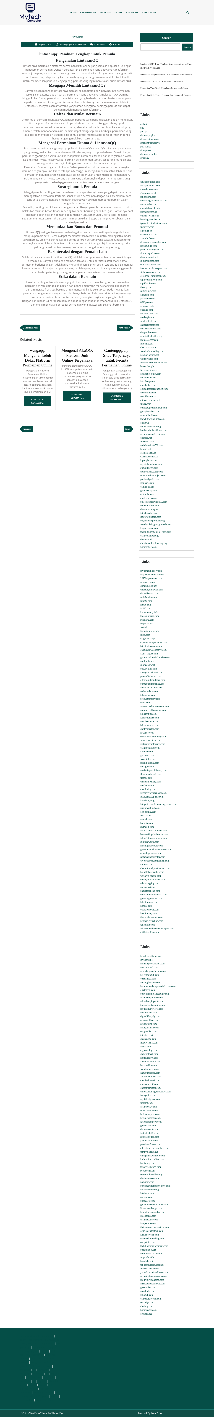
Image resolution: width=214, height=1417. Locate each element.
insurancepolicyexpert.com (153, 268)
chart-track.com (148, 347)
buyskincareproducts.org (152, 520)
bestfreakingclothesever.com (154, 834)
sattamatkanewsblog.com (152, 857)
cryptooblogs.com (149, 1050)
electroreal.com (147, 990)
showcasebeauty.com (150, 264)
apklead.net (146, 1313)
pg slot (34, 1351)
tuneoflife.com (147, 924)
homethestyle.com (149, 1057)
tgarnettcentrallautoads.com (153, 223)
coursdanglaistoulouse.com (153, 200)
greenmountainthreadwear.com (155, 849)
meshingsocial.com (149, 762)
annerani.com (147, 294)
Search (166, 37)
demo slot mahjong (149, 139)
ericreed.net (146, 437)
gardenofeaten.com (149, 729)
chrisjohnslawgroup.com (152, 1155)
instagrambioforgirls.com (152, 744)
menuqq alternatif (29, 1335)
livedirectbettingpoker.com (153, 793)
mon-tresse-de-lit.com (151, 1253)
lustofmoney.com (148, 913)
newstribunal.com (149, 967)
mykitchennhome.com (151, 464)
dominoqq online (148, 154)
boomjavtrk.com (148, 1310)
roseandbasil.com (148, 415)
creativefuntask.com (150, 1080)
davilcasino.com (148, 1039)
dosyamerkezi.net (149, 257)
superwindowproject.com (152, 475)
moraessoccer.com (149, 340)
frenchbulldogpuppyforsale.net (155, 524)
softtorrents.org (147, 1170)
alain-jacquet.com (149, 653)
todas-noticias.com (149, 616)
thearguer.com (147, 766)
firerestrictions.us (148, 370)
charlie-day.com (148, 789)
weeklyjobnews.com (150, 875)
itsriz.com (145, 634)
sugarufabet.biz (147, 1257)
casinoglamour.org (149, 535)
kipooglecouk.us (148, 460)
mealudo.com (147, 785)
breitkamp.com (147, 1163)
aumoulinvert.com (149, 468)
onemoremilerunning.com (153, 736)
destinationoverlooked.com (153, 894)
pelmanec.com (147, 582)
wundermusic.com (149, 1069)
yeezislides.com (148, 978)
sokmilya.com (147, 1302)
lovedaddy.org (147, 800)
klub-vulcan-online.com (152, 1159)
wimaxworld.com (149, 358)
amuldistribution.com (150, 1061)
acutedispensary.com (150, 853)
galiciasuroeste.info (149, 324)
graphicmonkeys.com (151, 1121)
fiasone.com (146, 778)
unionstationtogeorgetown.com (155, 1091)
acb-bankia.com (148, 811)
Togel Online (149, 12)
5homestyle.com (148, 547)
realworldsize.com (149, 691)
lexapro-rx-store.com (150, 516)
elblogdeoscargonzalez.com (154, 388)
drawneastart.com (149, 1129)
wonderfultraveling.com (152, 351)
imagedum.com (148, 1223)
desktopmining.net (149, 509)
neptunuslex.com (148, 204)
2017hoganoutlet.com (151, 578)
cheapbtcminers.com (150, 1087)
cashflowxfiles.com (149, 747)
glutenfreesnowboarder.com (154, 1204)
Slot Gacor (132, 12)
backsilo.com (146, 823)
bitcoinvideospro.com (151, 646)
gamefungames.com (150, 1072)
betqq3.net (145, 449)
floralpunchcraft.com (150, 774)
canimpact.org (147, 486)
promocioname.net (149, 355)
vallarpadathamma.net (151, 687)
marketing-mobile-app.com (153, 770)
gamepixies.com (148, 1125)
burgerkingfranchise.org (152, 683)
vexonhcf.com (147, 238)
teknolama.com (147, 695)
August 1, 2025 (45, 44)
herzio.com (145, 604)
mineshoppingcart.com (151, 1001)
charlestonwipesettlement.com (155, 868)
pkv (142, 127)
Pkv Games (105, 12)
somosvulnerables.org (151, 1174)
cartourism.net (147, 494)
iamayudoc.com (148, 1095)
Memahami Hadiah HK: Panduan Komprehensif (161, 81)
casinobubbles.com (149, 1020)
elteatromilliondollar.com (152, 680)
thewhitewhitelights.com (152, 419)
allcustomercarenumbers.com (154, 1148)
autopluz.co (146, 230)
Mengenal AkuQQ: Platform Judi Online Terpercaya (77, 355)
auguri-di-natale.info (150, 208)
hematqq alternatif (30, 1396)
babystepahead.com (150, 890)
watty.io (144, 627)
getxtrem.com (147, 755)
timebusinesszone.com (151, 917)
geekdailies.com (148, 1287)
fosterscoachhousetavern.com (154, 706)
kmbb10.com (146, 751)
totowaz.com (146, 864)
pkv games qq (52, 1339)
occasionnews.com (149, 909)
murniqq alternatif (43, 1392)
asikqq (143, 124)
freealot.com (146, 1103)
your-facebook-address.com (154, 1272)
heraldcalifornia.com (150, 1118)
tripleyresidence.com (150, 1167)
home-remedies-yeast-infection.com (157, 986)
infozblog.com (147, 381)
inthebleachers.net (149, 513)
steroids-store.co (148, 396)
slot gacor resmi (39, 1362)
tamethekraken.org (149, 1189)
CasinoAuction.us (149, 456)
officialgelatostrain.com (151, 1231)
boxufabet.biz (147, 1261)
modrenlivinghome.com (152, 1279)
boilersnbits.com (148, 714)
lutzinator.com (147, 1193)
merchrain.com (147, 1291)
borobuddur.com (148, 1065)
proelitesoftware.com (150, 1144)
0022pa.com (146, 302)
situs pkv (144, 158)
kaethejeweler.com (149, 1234)
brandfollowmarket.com (152, 872)
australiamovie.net (149, 189)
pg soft (53, 1347)
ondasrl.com (146, 1197)
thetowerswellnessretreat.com (154, 1227)
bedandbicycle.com (149, 1114)
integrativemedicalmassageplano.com (158, 804)
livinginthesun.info (149, 631)
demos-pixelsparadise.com (153, 242)
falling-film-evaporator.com (153, 838)
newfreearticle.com (149, 721)
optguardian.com (148, 1031)
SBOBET (118, 12)
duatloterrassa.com (149, 1178)
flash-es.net (145, 815)
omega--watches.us (149, 215)
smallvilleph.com (148, 321)
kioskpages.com (148, 1215)
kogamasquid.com (149, 528)
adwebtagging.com (149, 883)
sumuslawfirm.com (149, 842)
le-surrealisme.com (149, 260)
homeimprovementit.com (152, 963)
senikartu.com (147, 619)
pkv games (145, 146)
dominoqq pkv (147, 135)
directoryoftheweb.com (151, 589)
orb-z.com (145, 702)
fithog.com (145, 404)
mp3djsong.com (148, 196)
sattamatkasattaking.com (152, 1238)
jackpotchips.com (149, 1140)
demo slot (37, 1354)
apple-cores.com (148, 498)
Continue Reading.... (41, 402)
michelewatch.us (148, 212)
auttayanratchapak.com (151, 672)
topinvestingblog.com (151, 279)
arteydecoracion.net (150, 400)
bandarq (24, 1351)
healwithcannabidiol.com (152, 1212)
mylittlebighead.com (150, 1099)
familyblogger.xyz (149, 1151)
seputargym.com (148, 1023)
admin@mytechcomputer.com (73, 44)
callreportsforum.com (150, 1298)
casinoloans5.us (148, 452)
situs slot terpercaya (150, 142)
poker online (35, 1339)
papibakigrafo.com (149, 479)
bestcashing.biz (147, 366)
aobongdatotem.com (150, 982)
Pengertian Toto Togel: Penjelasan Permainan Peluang (164, 88)
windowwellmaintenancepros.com (157, 928)
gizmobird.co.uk (148, 193)
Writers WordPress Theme (34, 1413)
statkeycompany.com (150, 272)
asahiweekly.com (148, 1106)
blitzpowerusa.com (149, 725)
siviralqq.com (147, 826)
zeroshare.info (147, 306)
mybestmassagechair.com (152, 434)
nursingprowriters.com (151, 845)
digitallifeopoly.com (150, 1016)
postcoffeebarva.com (150, 676)
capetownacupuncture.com (153, 642)
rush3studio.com (148, 597)
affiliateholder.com (149, 932)
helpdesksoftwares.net (151, 956)
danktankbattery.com (150, 781)
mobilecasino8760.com (151, 445)
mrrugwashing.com (149, 808)
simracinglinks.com (149, 253)
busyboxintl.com (148, 668)
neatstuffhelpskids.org (151, 336)
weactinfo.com (147, 759)
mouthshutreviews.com (151, 1008)
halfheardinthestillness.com (153, 430)
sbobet (32, 1384)
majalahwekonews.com (152, 574)
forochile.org (146, 343)
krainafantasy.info (149, 612)
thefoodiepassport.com (151, 471)
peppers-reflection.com (151, 921)
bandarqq (25, 1369)
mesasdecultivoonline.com (153, 710)
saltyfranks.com (148, 291)
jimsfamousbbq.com (150, 181)
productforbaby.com (150, 698)
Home (73, 12)
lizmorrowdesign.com (151, 1208)
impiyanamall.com (149, 1027)
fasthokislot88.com (149, 1133)
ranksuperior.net (148, 887)
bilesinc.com (146, 309)
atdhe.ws (144, 422)
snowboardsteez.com (150, 740)
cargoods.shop (147, 638)
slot (28, 1354)
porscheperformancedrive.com (155, 1185)
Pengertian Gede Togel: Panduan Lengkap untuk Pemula (165, 95)
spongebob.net (147, 665)
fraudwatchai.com (149, 1042)
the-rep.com (146, 287)
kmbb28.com (146, 1295)
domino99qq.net (148, 585)
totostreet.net (146, 1035)
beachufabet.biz (148, 1249)
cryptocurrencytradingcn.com (154, 860)
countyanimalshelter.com (152, 879)
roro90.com (146, 601)
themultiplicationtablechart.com (155, 532)
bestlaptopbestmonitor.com (153, 407)
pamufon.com (147, 1182)
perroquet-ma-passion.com (153, 1276)
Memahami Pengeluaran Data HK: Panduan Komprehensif (166, 74)
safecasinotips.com (149, 1136)
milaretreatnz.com (149, 313)
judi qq (143, 131)
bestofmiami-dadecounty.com (154, 993)
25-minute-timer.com (150, 1076)
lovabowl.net (146, 959)
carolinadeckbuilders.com (153, 276)
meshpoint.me (147, 661)
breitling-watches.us (150, 219)
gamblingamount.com (151, 898)
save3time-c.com (148, 234)
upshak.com (146, 819)
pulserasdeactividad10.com (153, 501)
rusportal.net (146, 623)
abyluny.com (146, 1306)
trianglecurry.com (149, 1219)
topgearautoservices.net (151, 1264)
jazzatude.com (147, 298)
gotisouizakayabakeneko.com (155, 657)
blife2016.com (147, 1200)
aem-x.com (145, 1046)
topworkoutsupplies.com (152, 1005)
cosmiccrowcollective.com (153, 649)
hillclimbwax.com (149, 902)
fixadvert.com (147, 227)
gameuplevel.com (149, 1054)
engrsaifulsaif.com (149, 1084)
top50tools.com (148, 283)
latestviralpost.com (149, 717)
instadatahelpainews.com (152, 1283)
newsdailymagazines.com (153, 971)
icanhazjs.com (147, 483)
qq (34, 1369)
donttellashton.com (149, 593)
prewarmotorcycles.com (152, 249)
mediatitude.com (148, 245)
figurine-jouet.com (149, 1268)
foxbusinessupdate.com (151, 796)
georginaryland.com (150, 411)
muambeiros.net (148, 377)
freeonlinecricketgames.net (153, 362)
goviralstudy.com (148, 490)
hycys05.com (147, 732)
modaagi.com (147, 317)
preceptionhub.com (149, 975)
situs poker (145, 150)
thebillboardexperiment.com (154, 1246)
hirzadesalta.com (148, 1012)
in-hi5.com (145, 608)
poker (23, 1339)
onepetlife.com (147, 1242)
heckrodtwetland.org (150, 426)
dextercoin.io (146, 539)
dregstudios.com (148, 332)
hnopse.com (146, 906)
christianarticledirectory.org (153, 543)
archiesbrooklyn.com (150, 373)
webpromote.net (148, 392)
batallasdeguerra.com (150, 328)
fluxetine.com (147, 441)
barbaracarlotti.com (149, 505)
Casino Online (88, 12)
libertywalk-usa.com (150, 185)
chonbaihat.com (148, 385)
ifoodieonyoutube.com (151, 997)
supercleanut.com (149, 1110)
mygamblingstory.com (151, 570)
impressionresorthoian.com (153, 830)
